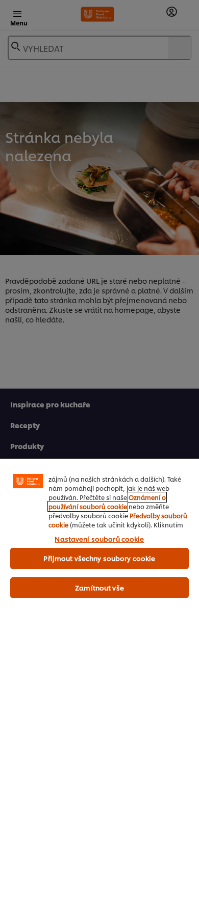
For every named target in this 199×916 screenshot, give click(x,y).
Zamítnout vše (99, 587)
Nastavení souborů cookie (99, 538)
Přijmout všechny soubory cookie (99, 558)
